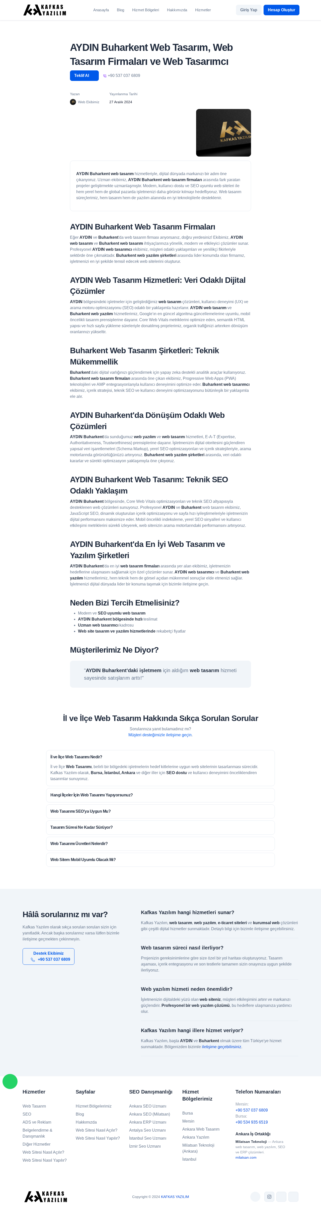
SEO (27, 1114)
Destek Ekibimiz (51, 956)
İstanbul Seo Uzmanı (147, 1138)
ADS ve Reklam (37, 1122)
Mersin (188, 1121)
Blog (80, 1114)
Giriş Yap (248, 10)
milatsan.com (246, 1157)
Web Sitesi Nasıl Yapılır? (45, 1160)
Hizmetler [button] (203, 10)
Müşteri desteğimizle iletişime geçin (160, 735)
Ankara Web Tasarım (200, 1129)
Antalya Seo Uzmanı (147, 1130)
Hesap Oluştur (281, 10)
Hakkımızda (86, 1122)
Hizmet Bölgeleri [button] (145, 10)
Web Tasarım (34, 1106)
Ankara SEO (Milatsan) (149, 1114)
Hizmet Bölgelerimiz (94, 1106)
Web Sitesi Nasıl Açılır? (43, 1152)
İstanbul (189, 1159)
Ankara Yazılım (195, 1137)
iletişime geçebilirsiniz (221, 1047)
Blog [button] (120, 10)
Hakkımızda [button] (177, 10)
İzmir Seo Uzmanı (145, 1146)
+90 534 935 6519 (251, 1122)
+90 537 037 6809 (251, 1110)
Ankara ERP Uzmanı (147, 1122)
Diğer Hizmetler (36, 1144)
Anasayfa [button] (101, 10)
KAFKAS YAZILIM (175, 1197)
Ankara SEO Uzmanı (147, 1106)
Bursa (187, 1113)
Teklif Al (82, 75)
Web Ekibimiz (88, 102)
